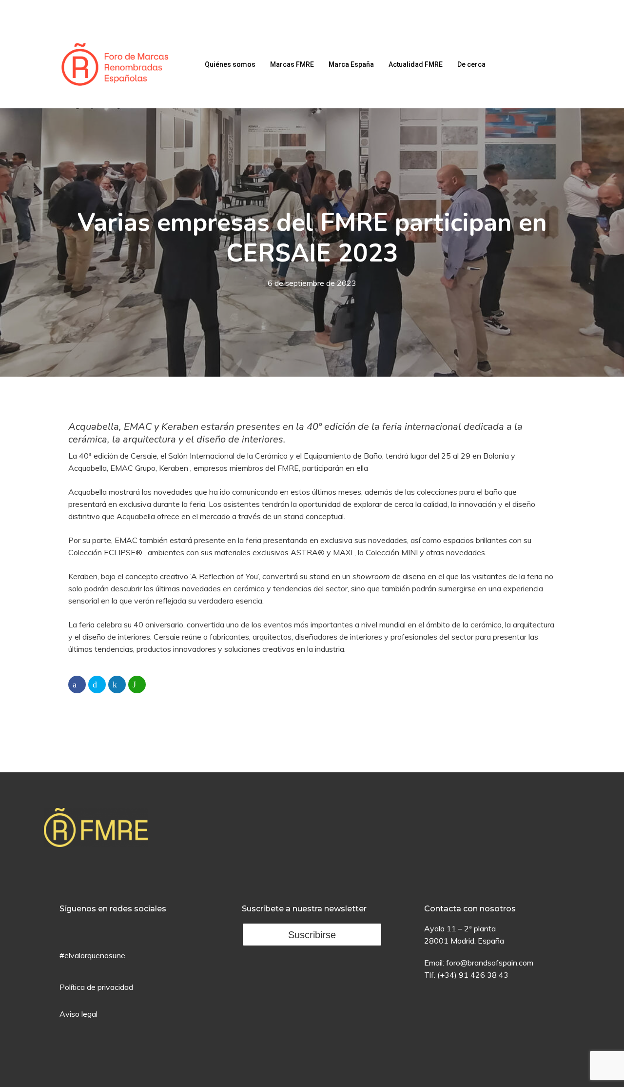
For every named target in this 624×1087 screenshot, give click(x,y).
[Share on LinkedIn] (117, 684)
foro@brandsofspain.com (489, 962)
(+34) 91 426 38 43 (472, 975)
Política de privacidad (96, 987)
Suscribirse (312, 934)
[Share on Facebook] (77, 684)
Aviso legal (78, 1014)
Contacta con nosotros (470, 908)
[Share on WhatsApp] (137, 684)
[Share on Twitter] (97, 684)
